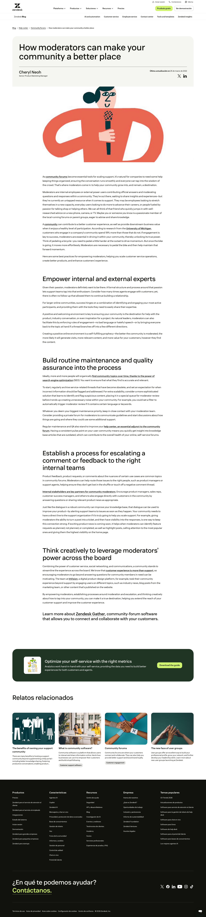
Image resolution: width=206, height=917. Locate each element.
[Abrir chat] (200, 911)
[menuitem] (189, 2)
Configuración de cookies (67, 911)
